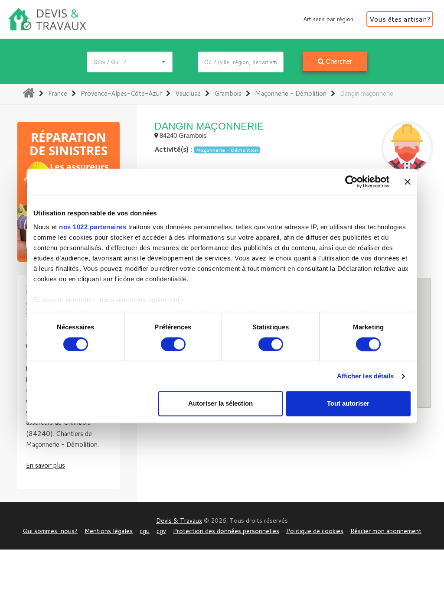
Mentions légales (109, 530)
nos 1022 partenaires (92, 227)
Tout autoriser (348, 403)
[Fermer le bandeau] (408, 182)
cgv (161, 530)
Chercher (338, 61)
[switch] (173, 344)
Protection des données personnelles (226, 530)
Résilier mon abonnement (385, 530)
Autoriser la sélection (220, 403)
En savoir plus (45, 465)
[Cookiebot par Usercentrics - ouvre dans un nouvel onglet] (351, 181)
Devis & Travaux (179, 520)
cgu (145, 530)
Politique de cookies (314, 530)
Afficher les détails (365, 376)
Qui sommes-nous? (50, 530)
